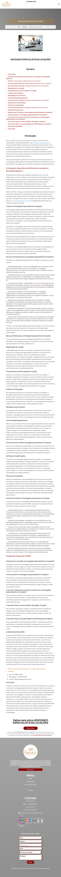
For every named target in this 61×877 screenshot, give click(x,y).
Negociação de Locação (16, 88)
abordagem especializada (40, 143)
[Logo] (30, 752)
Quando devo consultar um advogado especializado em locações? (30, 112)
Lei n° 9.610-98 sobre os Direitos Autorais (41, 735)
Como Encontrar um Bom (28, 100)
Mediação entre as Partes (16, 95)
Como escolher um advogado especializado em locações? (27, 115)
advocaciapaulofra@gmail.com (31, 813)
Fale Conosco (30, 769)
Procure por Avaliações (16, 105)
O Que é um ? (24, 81)
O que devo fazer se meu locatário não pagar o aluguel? (27, 121)
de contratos (37, 283)
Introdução (11, 74)
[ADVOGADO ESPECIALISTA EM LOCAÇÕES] (30, 43)
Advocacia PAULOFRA (15, 126)
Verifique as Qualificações (17, 103)
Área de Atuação (30, 784)
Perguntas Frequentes (15, 110)
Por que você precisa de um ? (30, 83)
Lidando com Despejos (15, 93)
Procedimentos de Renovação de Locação (22, 91)
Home (30, 778)
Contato (30, 790)
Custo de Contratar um (28, 107)
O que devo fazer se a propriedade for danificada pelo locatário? (30, 124)
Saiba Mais (30, 728)
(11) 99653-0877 (31, 1)
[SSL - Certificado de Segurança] (38, 821)
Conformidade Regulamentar (18, 98)
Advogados (30, 781)
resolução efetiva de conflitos (20, 201)
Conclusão (11, 129)
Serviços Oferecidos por (28, 86)
